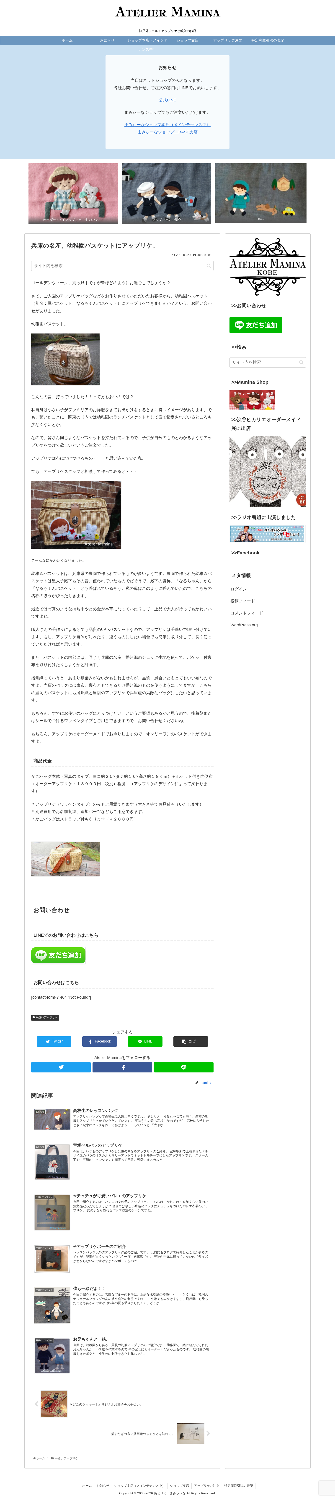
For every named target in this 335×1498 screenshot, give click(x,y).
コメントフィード (246, 613)
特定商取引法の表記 (238, 1485)
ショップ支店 (179, 1485)
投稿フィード (242, 601)
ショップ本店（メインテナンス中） (139, 1485)
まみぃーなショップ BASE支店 (167, 132)
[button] (209, 265)
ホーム (87, 1485)
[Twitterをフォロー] (61, 1067)
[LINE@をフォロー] (184, 1067)
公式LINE (167, 100)
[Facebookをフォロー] (122, 1067)
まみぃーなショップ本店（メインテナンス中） (167, 124)
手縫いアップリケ (46, 1017)
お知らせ (103, 1485)
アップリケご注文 (206, 1485)
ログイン (238, 589)
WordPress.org (244, 625)
